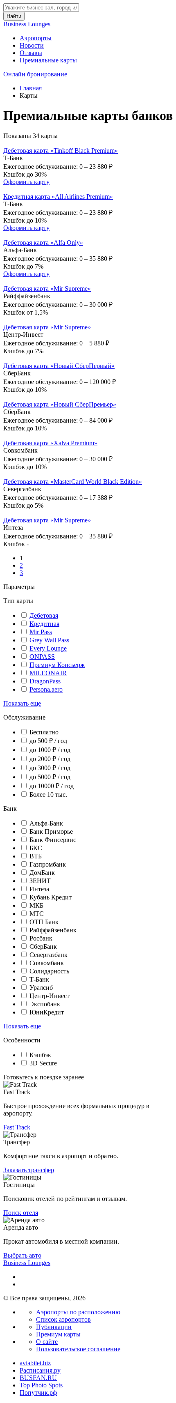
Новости (32, 45)
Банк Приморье (51, 831)
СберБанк (43, 946)
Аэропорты (36, 37)
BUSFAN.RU (38, 1377)
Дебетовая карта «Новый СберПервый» (59, 365)
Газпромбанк (47, 864)
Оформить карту (26, 181)
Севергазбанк (48, 954)
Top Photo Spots (41, 1385)
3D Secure (43, 1063)
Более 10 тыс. (48, 794)
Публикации (54, 1326)
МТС (36, 913)
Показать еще (22, 703)
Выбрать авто (22, 1255)
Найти (14, 16)
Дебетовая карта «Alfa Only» (43, 242)
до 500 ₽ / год (48, 740)
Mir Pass (40, 631)
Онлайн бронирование (35, 74)
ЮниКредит (46, 1012)
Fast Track (16, 1127)
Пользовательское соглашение (78, 1349)
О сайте (47, 1341)
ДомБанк (42, 872)
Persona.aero (46, 689)
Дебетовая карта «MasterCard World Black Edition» (72, 481)
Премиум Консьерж (57, 664)
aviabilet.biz (35, 1362)
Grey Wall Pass (49, 640)
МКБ (36, 905)
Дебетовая (43, 615)
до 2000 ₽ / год (49, 758)
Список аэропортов (63, 1319)
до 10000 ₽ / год (51, 785)
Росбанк (40, 938)
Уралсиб (41, 987)
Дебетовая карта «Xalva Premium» (50, 442)
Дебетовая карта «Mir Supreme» (47, 288)
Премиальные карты (48, 60)
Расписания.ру (40, 1370)
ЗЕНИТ (40, 880)
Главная (31, 88)
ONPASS (42, 656)
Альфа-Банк (46, 823)
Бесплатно (44, 732)
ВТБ (35, 856)
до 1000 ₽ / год (49, 749)
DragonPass (45, 681)
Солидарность (49, 971)
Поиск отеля (20, 1212)
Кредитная (44, 623)
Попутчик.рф (38, 1392)
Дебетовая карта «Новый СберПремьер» (59, 404)
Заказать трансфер (28, 1169)
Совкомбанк (46, 962)
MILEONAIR (48, 672)
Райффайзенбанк (53, 930)
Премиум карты (58, 1334)
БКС (35, 847)
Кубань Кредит (50, 897)
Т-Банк (39, 979)
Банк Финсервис (52, 839)
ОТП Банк (44, 921)
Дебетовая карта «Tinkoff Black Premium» (60, 150)
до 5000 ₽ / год (49, 776)
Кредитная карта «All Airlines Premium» (58, 196)
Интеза (39, 889)
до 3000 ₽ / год (49, 767)
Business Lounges (26, 24)
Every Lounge (48, 648)
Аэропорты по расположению (78, 1312)
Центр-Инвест (49, 995)
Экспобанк (44, 1003)
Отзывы (31, 52)
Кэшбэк (40, 1054)
